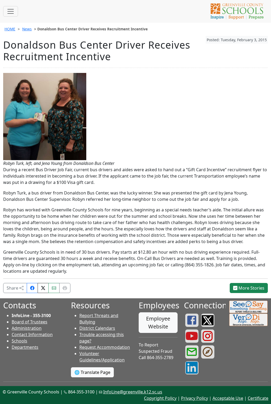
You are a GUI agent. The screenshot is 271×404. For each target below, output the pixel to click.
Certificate (258, 398)
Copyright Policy (160, 398)
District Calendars (97, 328)
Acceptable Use (228, 398)
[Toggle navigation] (10, 11)
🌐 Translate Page (92, 372)
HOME (9, 28)
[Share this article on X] (43, 288)
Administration (27, 328)
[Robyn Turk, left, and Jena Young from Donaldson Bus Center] (44, 116)
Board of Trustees (29, 322)
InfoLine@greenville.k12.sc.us (132, 392)
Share (13, 288)
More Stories (250, 288)
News (27, 28)
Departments (25, 347)
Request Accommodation (104, 347)
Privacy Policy (194, 398)
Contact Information (32, 334)
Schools (19, 341)
